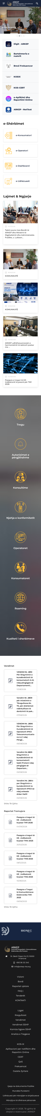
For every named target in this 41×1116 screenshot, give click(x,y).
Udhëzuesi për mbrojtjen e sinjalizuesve (21, 1096)
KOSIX (17, 77)
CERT (20, 1057)
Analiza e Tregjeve (20, 1034)
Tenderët (20, 995)
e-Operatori (22, 150)
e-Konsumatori (24, 135)
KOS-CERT (19, 88)
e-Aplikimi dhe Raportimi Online (23, 98)
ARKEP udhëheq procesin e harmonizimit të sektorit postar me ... (19, 345)
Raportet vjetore (20, 986)
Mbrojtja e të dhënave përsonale (21, 1100)
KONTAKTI (20, 1000)
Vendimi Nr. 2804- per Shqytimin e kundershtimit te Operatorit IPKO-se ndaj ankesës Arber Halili (25, 787)
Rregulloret (20, 1015)
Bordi (20, 981)
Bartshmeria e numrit (21, 55)
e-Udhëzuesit (23, 181)
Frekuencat (20, 1066)
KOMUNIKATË (9, 27)
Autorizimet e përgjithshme (20, 456)
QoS (20, 1061)
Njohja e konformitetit (20, 517)
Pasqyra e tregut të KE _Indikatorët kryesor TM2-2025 (26, 874)
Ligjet (20, 1010)
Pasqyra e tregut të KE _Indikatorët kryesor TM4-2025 (26, 838)
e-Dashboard (22, 166)
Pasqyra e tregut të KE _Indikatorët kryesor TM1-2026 (26, 820)
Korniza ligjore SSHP (20, 1029)
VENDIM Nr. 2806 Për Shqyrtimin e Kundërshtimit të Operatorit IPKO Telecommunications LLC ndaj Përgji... (25, 732)
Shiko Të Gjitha (10, 804)
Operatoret (20, 548)
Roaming (20, 608)
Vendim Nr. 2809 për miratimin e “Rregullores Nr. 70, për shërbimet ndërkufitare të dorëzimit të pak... (25, 704)
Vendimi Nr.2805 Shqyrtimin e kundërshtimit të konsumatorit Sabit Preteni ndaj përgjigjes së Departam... (25, 760)
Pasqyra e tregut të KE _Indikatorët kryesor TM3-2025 (26, 856)
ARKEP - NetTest (23, 109)
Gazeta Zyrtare (20, 1071)
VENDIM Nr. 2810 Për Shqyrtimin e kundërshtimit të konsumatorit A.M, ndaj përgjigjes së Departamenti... (25, 679)
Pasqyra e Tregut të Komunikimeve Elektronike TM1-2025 (25, 893)
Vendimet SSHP (20, 1024)
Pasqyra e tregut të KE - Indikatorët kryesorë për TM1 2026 (18, 382)
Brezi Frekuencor (23, 66)
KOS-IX (20, 1044)
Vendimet (20, 1020)
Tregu (20, 424)
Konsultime (20, 487)
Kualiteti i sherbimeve (20, 638)
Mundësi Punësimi (20, 1091)
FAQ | (20, 991)
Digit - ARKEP (21, 44)
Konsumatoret (20, 578)
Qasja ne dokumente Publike (21, 1086)
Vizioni (20, 977)
